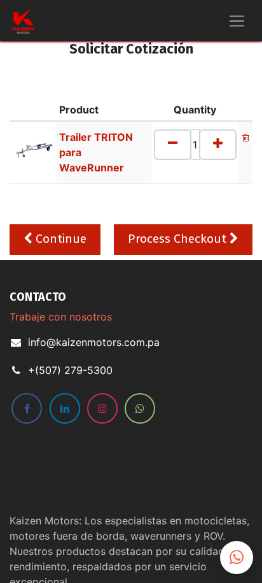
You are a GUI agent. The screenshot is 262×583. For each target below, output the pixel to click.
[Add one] (218, 144)
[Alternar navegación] (236, 20)
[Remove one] (172, 144)
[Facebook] (26, 408)
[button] (55, 239)
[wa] (140, 408)
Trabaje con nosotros (61, 316)
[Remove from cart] (245, 137)
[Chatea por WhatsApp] (236, 557)
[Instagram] (102, 408)
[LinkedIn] (65, 408)
